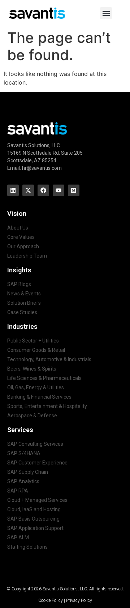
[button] (106, 13)
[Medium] (73, 190)
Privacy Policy (79, 600)
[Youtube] (58, 190)
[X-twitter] (28, 190)
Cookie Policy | (52, 600)
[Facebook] (43, 190)
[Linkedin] (13, 190)
